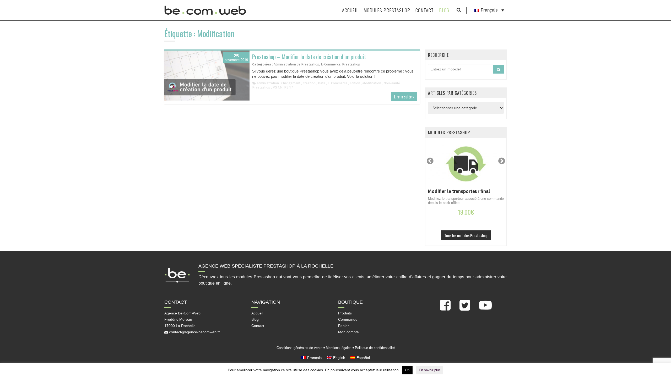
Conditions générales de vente (299, 348)
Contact (424, 10)
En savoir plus (430, 370)
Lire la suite (403, 96)
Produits (345, 313)
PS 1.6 (277, 87)
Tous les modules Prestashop (466, 235)
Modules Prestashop (387, 10)
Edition (355, 83)
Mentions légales (338, 348)
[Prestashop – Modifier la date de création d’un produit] (207, 76)
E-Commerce (330, 64)
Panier (343, 326)
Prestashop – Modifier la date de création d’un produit (309, 56)
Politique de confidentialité (375, 348)
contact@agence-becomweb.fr (194, 332)
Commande (348, 319)
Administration (268, 83)
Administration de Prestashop (296, 64)
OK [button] (407, 370)
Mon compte (348, 332)
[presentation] (430, 161)
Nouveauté (391, 83)
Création (309, 83)
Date (321, 83)
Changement (290, 83)
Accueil (350, 10)
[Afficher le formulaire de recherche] (459, 10)
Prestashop (351, 64)
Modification (371, 83)
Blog (444, 10)
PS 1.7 (288, 87)
